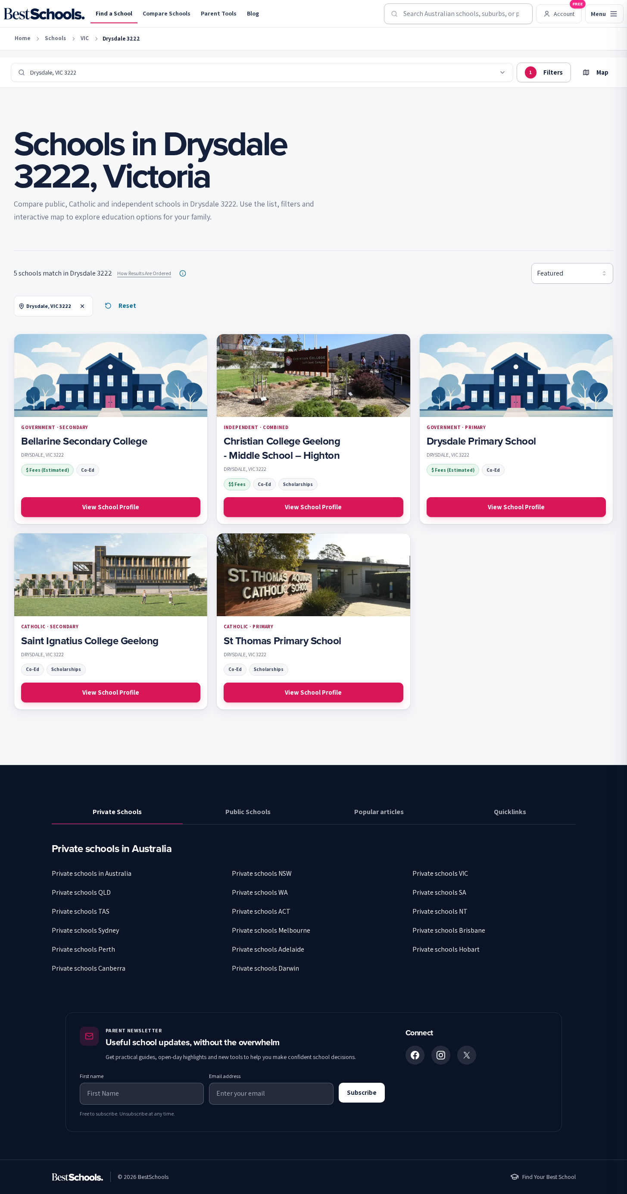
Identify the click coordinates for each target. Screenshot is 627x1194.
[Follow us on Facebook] (415, 1055)
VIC (85, 38)
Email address (224, 1076)
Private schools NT (440, 911)
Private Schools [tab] (117, 811)
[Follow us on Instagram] (440, 1055)
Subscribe (362, 1092)
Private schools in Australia (91, 873)
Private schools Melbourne (271, 930)
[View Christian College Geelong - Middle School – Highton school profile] (313, 429)
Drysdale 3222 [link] (121, 38)
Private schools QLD (81, 892)
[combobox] (458, 13)
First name (91, 1076)
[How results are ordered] (183, 273)
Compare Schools (166, 13)
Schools (55, 38)
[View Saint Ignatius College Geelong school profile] (110, 621)
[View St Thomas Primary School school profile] (313, 621)
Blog (253, 13)
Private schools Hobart (446, 949)
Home (22, 38)
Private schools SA (439, 892)
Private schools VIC (440, 873)
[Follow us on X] (466, 1055)
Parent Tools (219, 13)
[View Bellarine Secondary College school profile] (110, 429)
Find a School (114, 13)
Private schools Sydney (85, 930)
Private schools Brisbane (448, 930)
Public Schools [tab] (248, 811)
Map (602, 72)
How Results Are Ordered (144, 273)
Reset (127, 305)
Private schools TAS (80, 911)
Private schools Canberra (88, 968)
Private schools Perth (83, 949)
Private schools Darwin (265, 968)
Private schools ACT (261, 911)
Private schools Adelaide (268, 949)
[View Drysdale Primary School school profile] (516, 429)
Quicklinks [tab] (510, 811)
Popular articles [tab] (379, 811)
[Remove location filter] (82, 306)
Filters (546, 72)
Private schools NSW (262, 873)
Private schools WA (260, 892)
